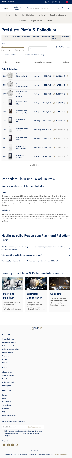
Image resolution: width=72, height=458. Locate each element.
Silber (16, 15)
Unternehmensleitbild (9, 342)
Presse (4, 359)
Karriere (5, 363)
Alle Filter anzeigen (64, 47)
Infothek (49, 20)
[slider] (2, 47)
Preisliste (55, 2)
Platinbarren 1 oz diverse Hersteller (21, 112)
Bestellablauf (6, 402)
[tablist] (36, 38)
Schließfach (6, 379)
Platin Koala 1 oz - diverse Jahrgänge (22, 85)
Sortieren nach (33, 44)
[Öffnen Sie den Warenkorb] (63, 8)
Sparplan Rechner (8, 375)
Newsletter (5, 408)
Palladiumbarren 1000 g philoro (21, 147)
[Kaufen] (67, 76)
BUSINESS (11, 2)
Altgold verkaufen (37, 20)
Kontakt (4, 395)
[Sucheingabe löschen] (50, 8)
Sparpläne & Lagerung (58, 15)
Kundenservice (8, 390)
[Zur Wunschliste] (58, 8)
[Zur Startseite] (5, 8)
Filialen (62, 2)
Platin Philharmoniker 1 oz (21, 76)
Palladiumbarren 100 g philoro (21, 120)
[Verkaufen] (53, 76)
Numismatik (42, 15)
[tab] (6, 38)
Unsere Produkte (7, 352)
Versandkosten (7, 405)
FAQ (3, 412)
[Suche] (28, 8)
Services (5, 367)
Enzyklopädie (6, 386)
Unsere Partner (7, 356)
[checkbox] (22, 55)
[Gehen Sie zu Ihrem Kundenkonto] (68, 8)
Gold (8, 15)
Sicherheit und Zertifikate (10, 349)
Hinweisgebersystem (9, 415)
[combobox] (37, 49)
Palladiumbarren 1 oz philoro (22, 156)
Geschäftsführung (8, 339)
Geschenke (23, 20)
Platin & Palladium (27, 15)
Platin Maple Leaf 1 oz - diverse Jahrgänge (22, 94)
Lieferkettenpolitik (8, 346)
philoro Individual (8, 382)
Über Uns (6, 334)
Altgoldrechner (7, 372)
